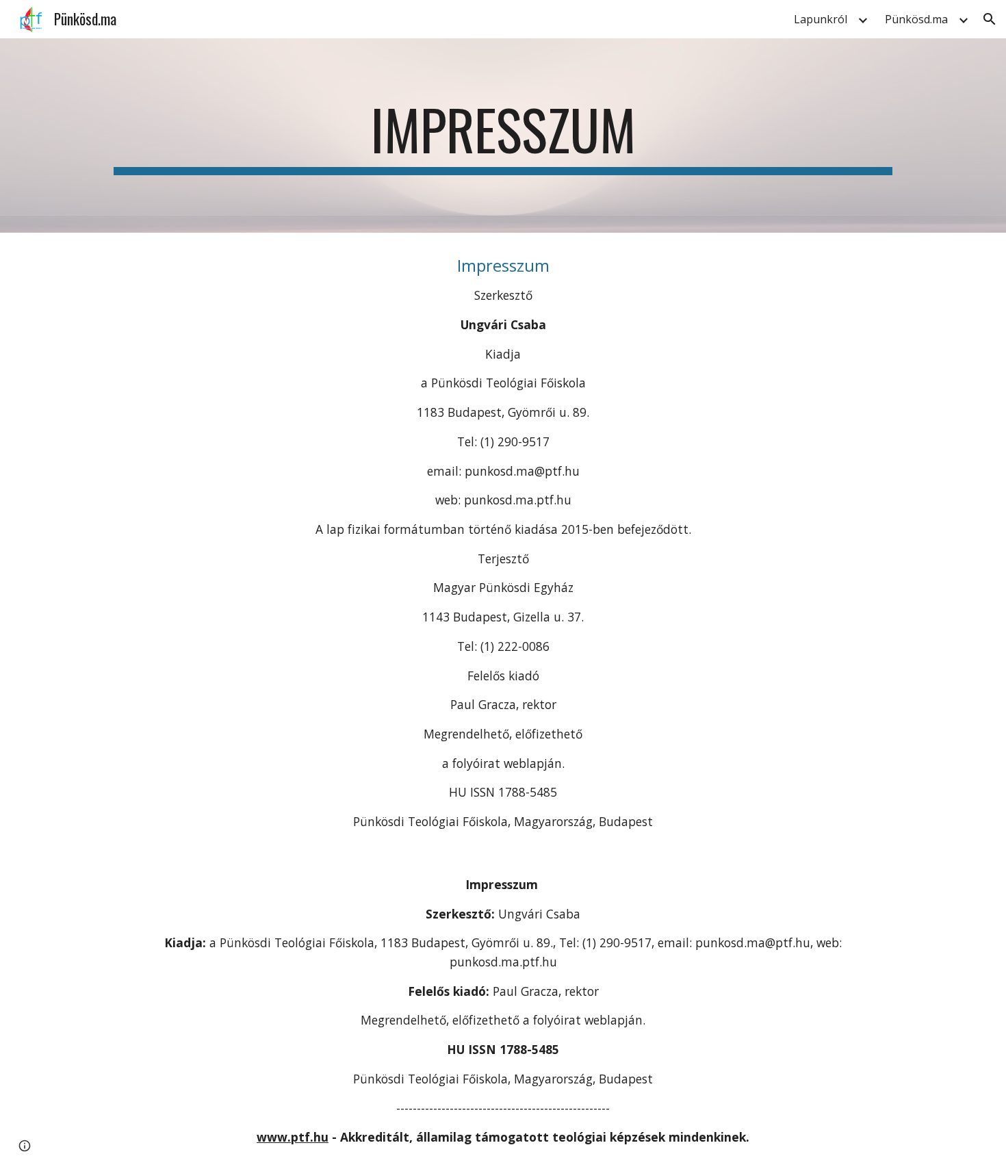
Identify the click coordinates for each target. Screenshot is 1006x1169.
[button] (989, 19)
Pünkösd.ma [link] (916, 19)
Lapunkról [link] (820, 19)
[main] (503, 135)
